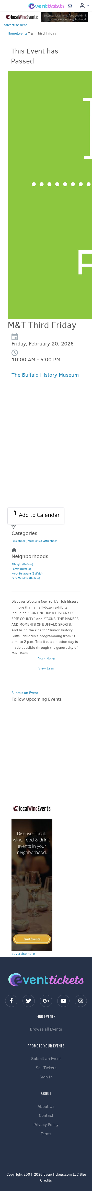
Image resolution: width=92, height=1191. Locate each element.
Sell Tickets (46, 1067)
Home (12, 33)
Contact (46, 1115)
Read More (46, 658)
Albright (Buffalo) (22, 564)
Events (22, 33)
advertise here (15, 25)
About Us (46, 1106)
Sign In (46, 1077)
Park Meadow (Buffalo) (26, 578)
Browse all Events (46, 1029)
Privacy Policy (46, 1124)
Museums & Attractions (42, 541)
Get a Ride (28, 444)
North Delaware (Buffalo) (27, 574)
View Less (46, 668)
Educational (19, 541)
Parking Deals (31, 431)
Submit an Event (25, 692)
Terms (46, 1133)
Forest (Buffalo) (21, 569)
